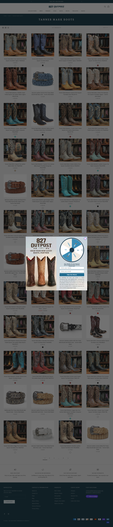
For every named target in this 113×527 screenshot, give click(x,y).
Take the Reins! (72, 274)
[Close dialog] (85, 238)
